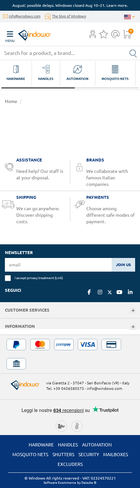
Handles (68, 444)
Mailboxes (115, 454)
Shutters (63, 454)
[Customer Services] (133, 310)
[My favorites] (103, 36)
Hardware (41, 444)
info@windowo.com (24, 16)
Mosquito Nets (30, 454)
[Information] (133, 327)
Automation (97, 444)
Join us (123, 265)
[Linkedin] (130, 292)
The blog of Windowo (69, 16)
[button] (93, 34)
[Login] (93, 36)
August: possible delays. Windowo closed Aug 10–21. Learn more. (70, 5)
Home (11, 101)
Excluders (70, 464)
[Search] (133, 53)
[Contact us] (115, 36)
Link (59, 278)
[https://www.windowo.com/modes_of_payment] (70, 354)
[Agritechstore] (61, 425)
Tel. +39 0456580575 (65, 388)
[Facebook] (89, 292)
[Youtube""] (119, 292)
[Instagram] (100, 292)
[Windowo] (28, 33)
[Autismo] (77, 425)
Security (88, 454)
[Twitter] (109, 292)
